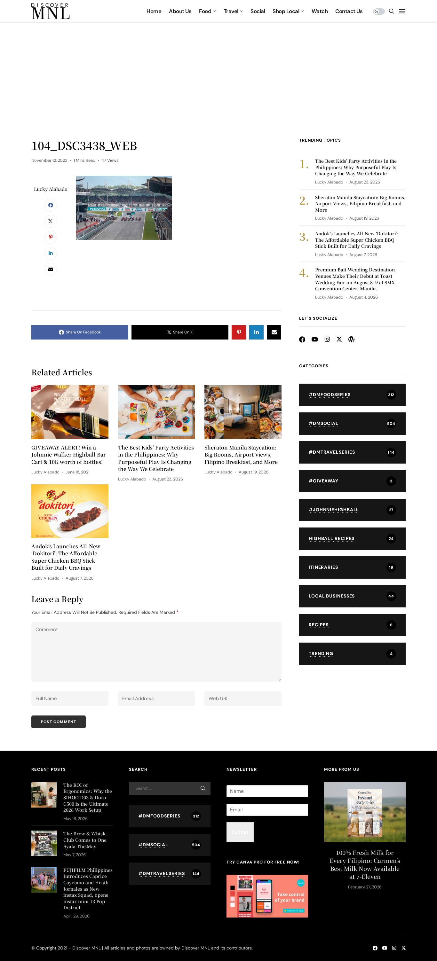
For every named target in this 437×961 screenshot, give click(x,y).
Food (205, 11)
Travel (231, 11)
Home (154, 11)
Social (257, 11)
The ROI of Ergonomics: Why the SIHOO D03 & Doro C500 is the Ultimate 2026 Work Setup (87, 797)
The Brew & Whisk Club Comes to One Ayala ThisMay (85, 839)
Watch (320, 11)
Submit (240, 832)
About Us (180, 11)
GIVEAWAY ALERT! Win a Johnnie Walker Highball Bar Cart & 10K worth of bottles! (68, 454)
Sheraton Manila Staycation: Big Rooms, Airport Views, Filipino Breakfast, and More (241, 454)
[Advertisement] (218, 89)
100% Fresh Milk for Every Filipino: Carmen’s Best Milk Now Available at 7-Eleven (365, 864)
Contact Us (348, 11)
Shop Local (286, 11)
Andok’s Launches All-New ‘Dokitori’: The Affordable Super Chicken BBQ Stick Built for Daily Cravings (65, 557)
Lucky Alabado (51, 189)
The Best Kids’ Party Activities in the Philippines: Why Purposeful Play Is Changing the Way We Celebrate (156, 458)
